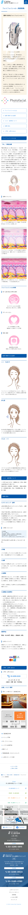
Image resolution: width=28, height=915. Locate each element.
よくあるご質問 (14, 897)
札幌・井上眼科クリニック (14, 802)
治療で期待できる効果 (10, 115)
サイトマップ (14, 899)
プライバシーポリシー (14, 892)
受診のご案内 (14, 768)
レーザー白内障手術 (7, 745)
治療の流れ (7, 126)
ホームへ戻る (14, 766)
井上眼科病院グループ (14, 788)
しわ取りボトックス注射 (8, 757)
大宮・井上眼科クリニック (14, 797)
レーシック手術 (6, 737)
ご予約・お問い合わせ (10, 131)
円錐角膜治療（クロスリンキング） (11, 753)
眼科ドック (5, 749)
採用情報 (14, 894)
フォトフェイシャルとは (11, 110)
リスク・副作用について (11, 120)
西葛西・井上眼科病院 (14, 793)
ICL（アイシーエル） (7, 741)
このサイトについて (14, 889)
